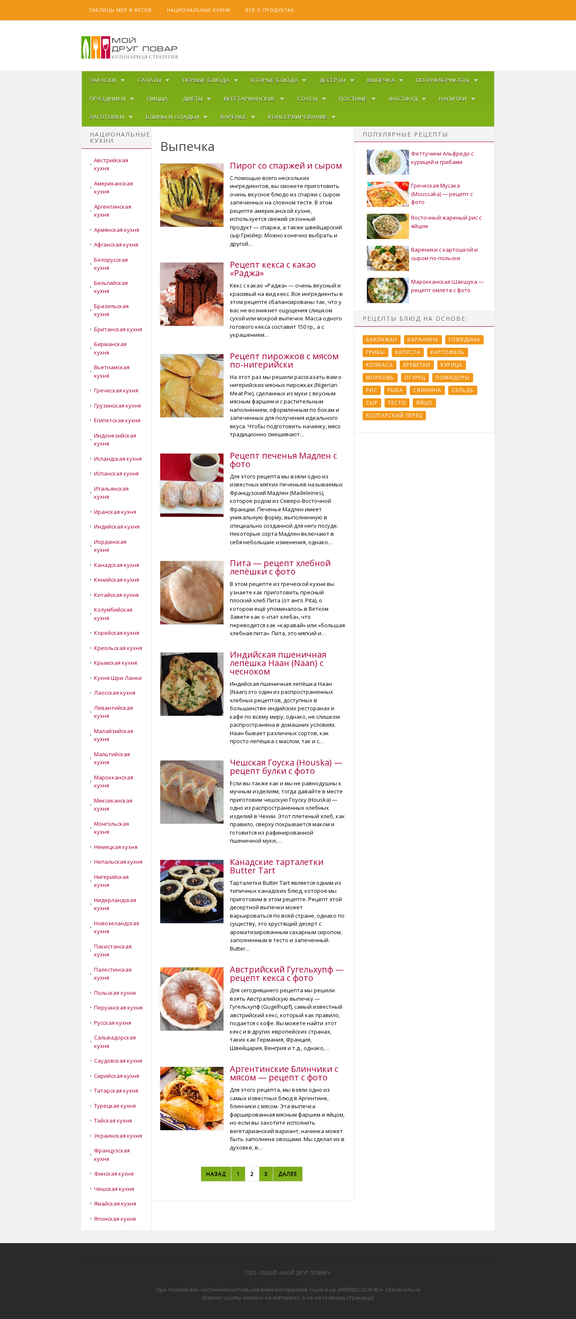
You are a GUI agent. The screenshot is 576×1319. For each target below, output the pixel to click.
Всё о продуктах (269, 10)
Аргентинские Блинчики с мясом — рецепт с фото (284, 1073)
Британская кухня (118, 329)
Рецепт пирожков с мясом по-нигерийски (284, 360)
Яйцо (424, 402)
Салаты (149, 80)
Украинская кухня (118, 1135)
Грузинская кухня (117, 405)
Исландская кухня (118, 458)
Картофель (448, 352)
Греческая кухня (116, 390)
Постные (353, 98)
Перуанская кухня (118, 1007)
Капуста (407, 352)
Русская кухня (112, 1022)
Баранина (423, 339)
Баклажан (381, 339)
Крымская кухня (115, 662)
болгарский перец (394, 415)
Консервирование (298, 117)
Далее (287, 1173)
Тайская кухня (113, 1120)
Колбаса (379, 364)
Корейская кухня (116, 633)
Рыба (395, 390)
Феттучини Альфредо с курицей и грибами (442, 158)
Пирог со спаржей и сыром (286, 165)
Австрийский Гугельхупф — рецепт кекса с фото (287, 973)
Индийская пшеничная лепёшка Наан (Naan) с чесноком (278, 663)
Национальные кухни (198, 10)
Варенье (234, 117)
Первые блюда (206, 80)
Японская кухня (115, 1218)
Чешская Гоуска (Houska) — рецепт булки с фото (286, 766)
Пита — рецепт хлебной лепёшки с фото (280, 567)
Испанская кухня (116, 473)
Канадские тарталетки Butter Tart (276, 866)
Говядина (464, 339)
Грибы (375, 352)
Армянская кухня (116, 230)
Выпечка (381, 80)
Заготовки (106, 117)
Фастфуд (403, 98)
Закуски (102, 80)
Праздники (107, 98)
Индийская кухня (117, 526)
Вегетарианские (250, 98)
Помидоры (453, 377)
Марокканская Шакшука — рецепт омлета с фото (447, 286)
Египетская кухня (117, 420)
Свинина (427, 390)
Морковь (380, 377)
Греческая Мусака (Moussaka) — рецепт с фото (442, 194)
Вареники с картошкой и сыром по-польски (444, 254)
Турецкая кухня (115, 1105)
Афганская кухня (116, 244)
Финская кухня (114, 1173)
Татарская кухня (116, 1090)
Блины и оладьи (172, 117)
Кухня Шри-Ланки (118, 678)
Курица (452, 364)
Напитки (453, 98)
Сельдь (463, 390)
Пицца (157, 98)
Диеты (193, 98)
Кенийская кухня (116, 579)
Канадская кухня (116, 565)
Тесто (397, 402)
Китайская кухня (116, 595)
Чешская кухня (114, 1189)
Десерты (332, 80)
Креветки (417, 364)
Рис (371, 390)
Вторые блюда (274, 80)
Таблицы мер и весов (120, 10)
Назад (216, 1173)
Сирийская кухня (116, 1076)
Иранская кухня (115, 512)
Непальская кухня (118, 861)
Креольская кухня (118, 648)
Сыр (372, 402)
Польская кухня (115, 993)
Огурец (414, 377)
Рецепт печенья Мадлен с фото (283, 460)
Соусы (307, 98)
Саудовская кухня (118, 1060)
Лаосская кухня (114, 692)
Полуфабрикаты (442, 80)
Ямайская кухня (115, 1203)
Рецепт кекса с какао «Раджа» (273, 269)
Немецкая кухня (115, 847)
